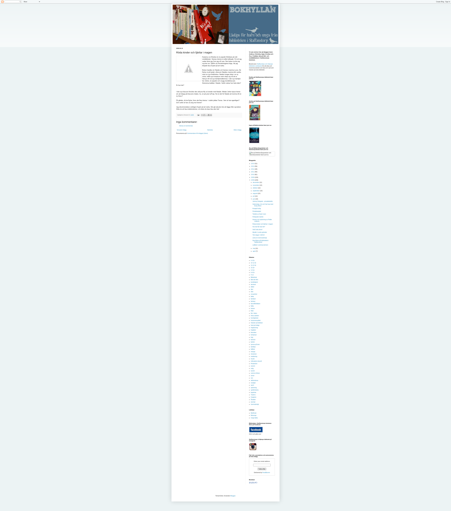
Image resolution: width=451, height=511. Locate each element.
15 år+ (253, 267)
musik (253, 359)
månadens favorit (256, 361)
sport (252, 385)
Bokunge (254, 415)
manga (253, 351)
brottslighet (254, 282)
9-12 (252, 275)
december (256, 182)
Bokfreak (253, 413)
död (252, 291)
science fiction (255, 373)
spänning (254, 387)
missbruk (254, 354)
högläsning (254, 327)
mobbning (254, 356)
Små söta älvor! (257, 229)
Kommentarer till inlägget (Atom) (197, 133)
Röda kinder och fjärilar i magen (263, 224)
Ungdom (253, 397)
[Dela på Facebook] (209, 115)
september (256, 191)
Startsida (210, 130)
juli (254, 196)
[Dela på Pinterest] (211, 115)
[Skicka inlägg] (198, 115)
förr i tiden (254, 313)
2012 (253, 169)
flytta (252, 306)
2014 (253, 163)
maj (254, 248)
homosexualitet (255, 320)
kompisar (254, 335)
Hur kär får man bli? (259, 227)
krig (252, 337)
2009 (253, 177)
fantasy (253, 301)
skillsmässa (254, 380)
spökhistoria (255, 390)
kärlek (253, 342)
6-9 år (253, 272)
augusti (255, 193)
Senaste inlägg (181, 130)
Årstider (253, 399)
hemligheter (254, 318)
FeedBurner (266, 472)
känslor (253, 339)
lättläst (253, 349)
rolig (252, 368)
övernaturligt (255, 404)
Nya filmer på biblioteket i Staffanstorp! (261, 241)
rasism (253, 366)
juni (254, 199)
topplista (253, 392)
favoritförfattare (255, 303)
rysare (253, 371)
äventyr (253, 402)
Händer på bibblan (257, 323)
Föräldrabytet (257, 211)
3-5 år (253, 270)
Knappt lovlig (257, 208)
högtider (253, 330)
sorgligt (253, 383)
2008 (253, 180)
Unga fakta (254, 418)
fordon (253, 308)
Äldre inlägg (237, 130)
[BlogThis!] (204, 115)
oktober (255, 188)
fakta (252, 296)
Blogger (232, 496)
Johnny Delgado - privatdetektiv (263, 201)
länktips (253, 347)
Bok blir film (254, 279)
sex (252, 378)
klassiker (253, 332)
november (256, 185)
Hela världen (255, 315)
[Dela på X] (206, 115)
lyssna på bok (255, 344)
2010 (253, 174)
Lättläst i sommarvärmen (260, 245)
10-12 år (253, 263)
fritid (252, 311)
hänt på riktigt (255, 325)
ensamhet (254, 294)
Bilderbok (254, 277)
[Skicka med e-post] (202, 115)
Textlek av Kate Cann (259, 214)
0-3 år (253, 260)
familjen (253, 299)
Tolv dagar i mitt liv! (259, 235)
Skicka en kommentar (186, 126)
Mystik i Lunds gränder (260, 232)
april (254, 251)
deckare (253, 284)
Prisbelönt (254, 363)
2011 (253, 172)
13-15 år (253, 265)
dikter (252, 287)
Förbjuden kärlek (258, 217)
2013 (253, 166)
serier (252, 375)
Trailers (253, 395)
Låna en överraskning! (260, 238)
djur (252, 289)
